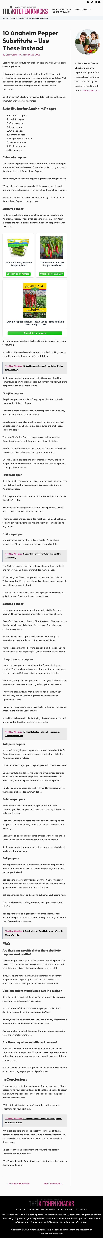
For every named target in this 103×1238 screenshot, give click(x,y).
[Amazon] (18, 273)
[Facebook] (88, 2)
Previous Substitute (18, 1183)
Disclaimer (81, 1209)
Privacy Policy (48, 1209)
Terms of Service (65, 1209)
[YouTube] (99, 2)
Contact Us (33, 1209)
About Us (20, 1209)
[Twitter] (92, 2)
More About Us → (91, 90)
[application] (69, 9)
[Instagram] (95, 2)
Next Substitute (53, 1183)
